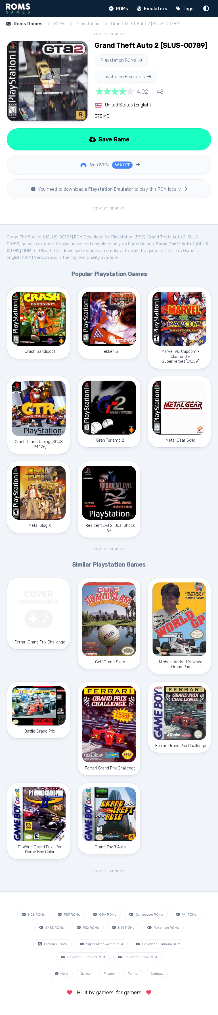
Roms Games (28, 23)
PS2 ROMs (90, 928)
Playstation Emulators (123, 76)
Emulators (155, 8)
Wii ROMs (188, 915)
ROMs (121, 8)
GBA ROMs (107, 915)
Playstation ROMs (118, 60)
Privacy (109, 974)
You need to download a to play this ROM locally (109, 189)
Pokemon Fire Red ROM (85, 957)
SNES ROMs (54, 928)
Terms (132, 974)
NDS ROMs (36, 915)
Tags (187, 8)
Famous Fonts (55, 944)
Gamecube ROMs (149, 915)
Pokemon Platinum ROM (160, 944)
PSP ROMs (71, 915)
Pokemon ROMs (166, 928)
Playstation (88, 23)
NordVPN (109, 164)
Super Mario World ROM (104, 944)
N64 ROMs (125, 928)
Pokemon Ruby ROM (140, 957)
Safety (86, 974)
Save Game (113, 139)
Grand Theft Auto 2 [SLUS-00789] (146, 23)
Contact (156, 974)
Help (64, 974)
